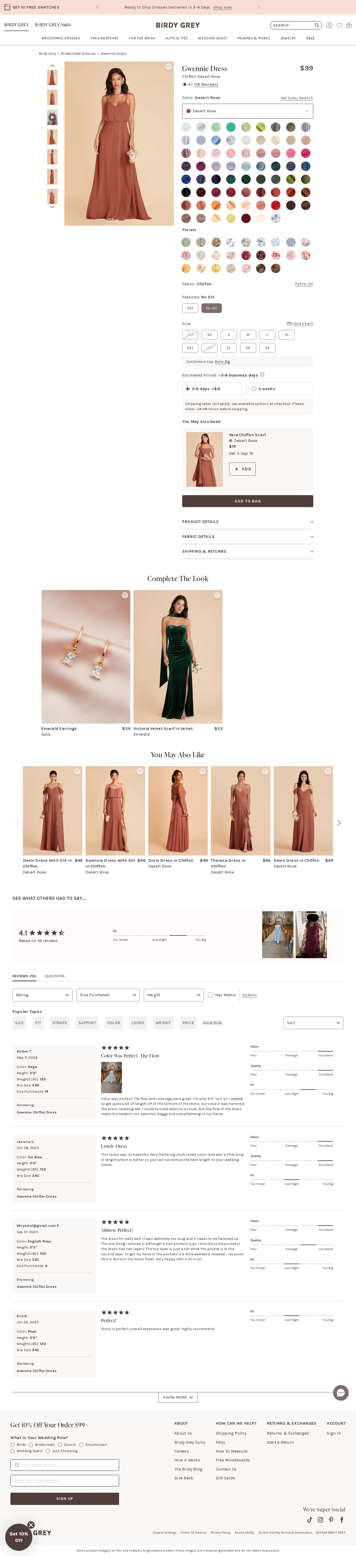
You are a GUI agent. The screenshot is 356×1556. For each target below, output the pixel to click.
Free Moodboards (233, 1459)
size (19, 1022)
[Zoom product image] (119, 143)
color (113, 1022)
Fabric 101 (304, 284)
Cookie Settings (165, 1532)
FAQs (220, 1442)
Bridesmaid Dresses (78, 53)
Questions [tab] (55, 976)
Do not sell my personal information (285, 1532)
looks (138, 1022)
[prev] (52, 65)
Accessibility (244, 1532)
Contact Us (226, 1469)
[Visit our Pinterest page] (331, 1520)
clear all (249, 995)
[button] (18, 1537)
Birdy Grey (16, 25)
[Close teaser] (31, 1525)
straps (60, 1022)
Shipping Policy (231, 1433)
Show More (175, 1397)
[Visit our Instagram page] (320, 1520)
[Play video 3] (52, 117)
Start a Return (280, 1442)
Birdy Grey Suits (189, 1442)
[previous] (17, 822)
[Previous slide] (97, 7)
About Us (183, 1433)
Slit (190, 308)
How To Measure (231, 1451)
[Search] (296, 25)
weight (163, 1022)
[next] (52, 207)
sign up (64, 1498)
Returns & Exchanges (288, 1433)
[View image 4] (52, 137)
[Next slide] (259, 7)
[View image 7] (52, 196)
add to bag (248, 501)
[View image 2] (52, 97)
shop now (200, 7)
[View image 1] (52, 77)
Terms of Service (193, 1532)
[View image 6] (52, 176)
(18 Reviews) (206, 84)
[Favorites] (339, 25)
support (87, 1022)
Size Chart (303, 323)
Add (246, 468)
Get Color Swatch (297, 98)
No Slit (211, 308)
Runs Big (222, 361)
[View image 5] (52, 157)
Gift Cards (225, 1477)
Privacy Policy (221, 1532)
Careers (181, 1451)
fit (38, 1022)
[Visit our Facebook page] (342, 1520)
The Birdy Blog (188, 1469)
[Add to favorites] (168, 67)
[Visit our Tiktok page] (310, 1520)
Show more (212, 1022)
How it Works (187, 1459)
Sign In (334, 1433)
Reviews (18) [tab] (24, 976)
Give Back (183, 1477)
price (188, 1022)
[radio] (186, 127)
